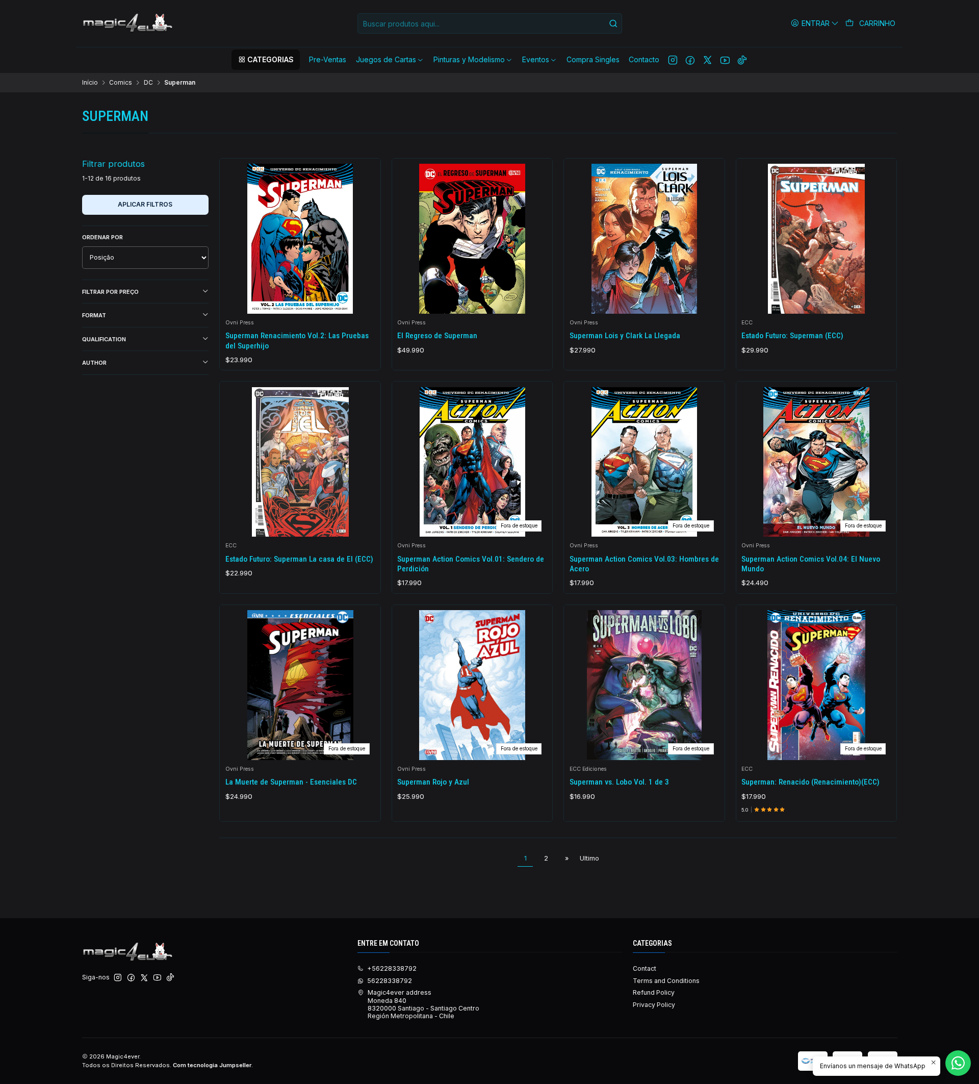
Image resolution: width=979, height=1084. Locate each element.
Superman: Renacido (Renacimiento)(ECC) (810, 782)
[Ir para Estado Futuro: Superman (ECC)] (816, 239)
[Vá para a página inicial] (128, 23)
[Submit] (613, 23)
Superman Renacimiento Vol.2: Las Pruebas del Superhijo (297, 340)
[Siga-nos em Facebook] (690, 59)
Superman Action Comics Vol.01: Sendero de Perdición (470, 563)
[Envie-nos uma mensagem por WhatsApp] (958, 1063)
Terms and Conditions (666, 981)
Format (94, 315)
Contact (644, 968)
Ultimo (589, 858)
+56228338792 (392, 968)
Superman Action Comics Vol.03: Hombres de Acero (644, 563)
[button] (265, 59)
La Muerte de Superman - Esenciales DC (291, 782)
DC (148, 83)
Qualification (104, 339)
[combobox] (489, 23)
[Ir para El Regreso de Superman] (472, 239)
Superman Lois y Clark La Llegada (625, 335)
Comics (120, 83)
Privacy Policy (654, 1005)
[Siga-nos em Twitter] (707, 59)
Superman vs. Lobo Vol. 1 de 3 (619, 782)
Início (90, 83)
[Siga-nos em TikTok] (742, 59)
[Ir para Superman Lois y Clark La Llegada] (644, 239)
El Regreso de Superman (437, 335)
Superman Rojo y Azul (433, 782)
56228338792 (389, 981)
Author (94, 362)
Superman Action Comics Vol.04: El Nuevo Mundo (810, 563)
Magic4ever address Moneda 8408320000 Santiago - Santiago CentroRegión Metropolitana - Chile (423, 1004)
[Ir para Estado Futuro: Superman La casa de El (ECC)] (300, 462)
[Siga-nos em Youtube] (724, 59)
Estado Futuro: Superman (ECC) (792, 335)
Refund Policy (654, 992)
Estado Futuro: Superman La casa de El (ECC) (299, 559)
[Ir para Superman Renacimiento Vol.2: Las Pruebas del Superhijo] (300, 239)
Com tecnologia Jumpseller (212, 1065)
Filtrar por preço (110, 291)
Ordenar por (102, 237)
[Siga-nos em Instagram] (672, 59)
